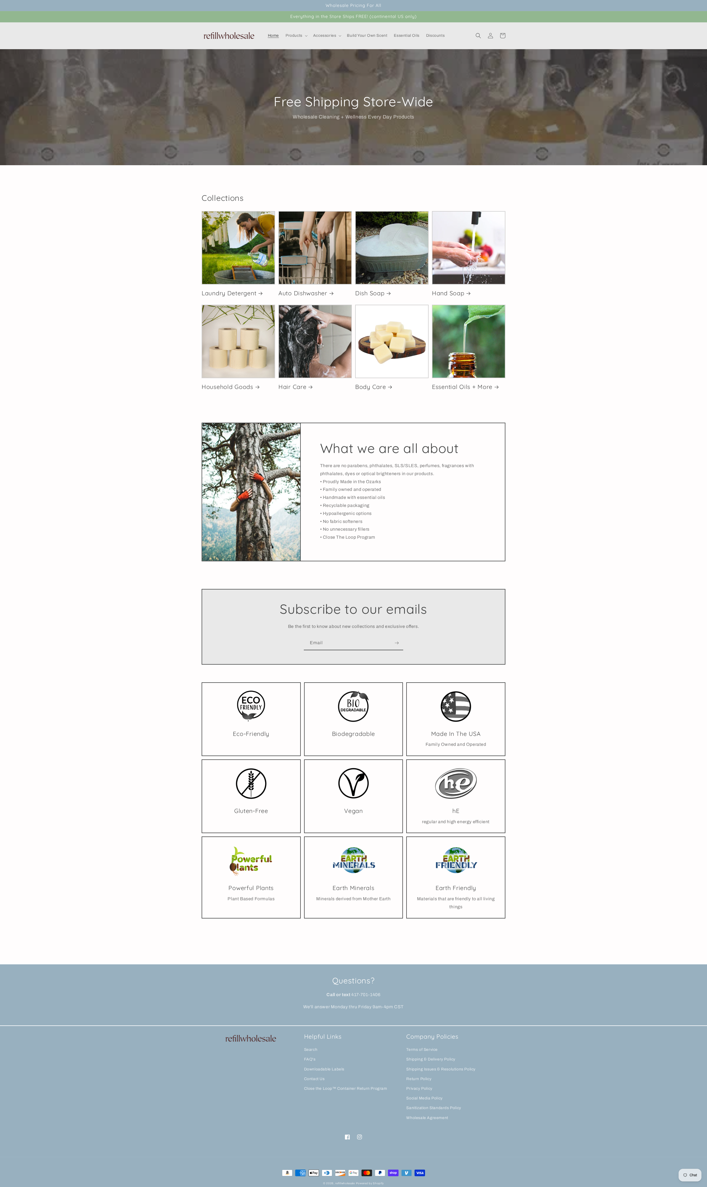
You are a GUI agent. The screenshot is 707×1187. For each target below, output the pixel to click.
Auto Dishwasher (302, 293)
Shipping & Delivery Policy (430, 1059)
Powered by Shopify (370, 1183)
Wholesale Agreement (427, 1118)
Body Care (370, 386)
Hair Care (292, 386)
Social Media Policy (424, 1098)
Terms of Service (422, 1049)
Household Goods (227, 386)
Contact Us (314, 1079)
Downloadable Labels (324, 1069)
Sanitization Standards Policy (433, 1108)
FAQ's (310, 1059)
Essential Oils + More (462, 386)
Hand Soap (448, 293)
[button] (296, 35)
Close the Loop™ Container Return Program (345, 1088)
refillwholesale (345, 1183)
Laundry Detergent (229, 293)
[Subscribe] (397, 643)
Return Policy (418, 1079)
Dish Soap (369, 293)
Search (311, 1049)
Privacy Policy (419, 1088)
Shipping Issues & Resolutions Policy (441, 1069)
